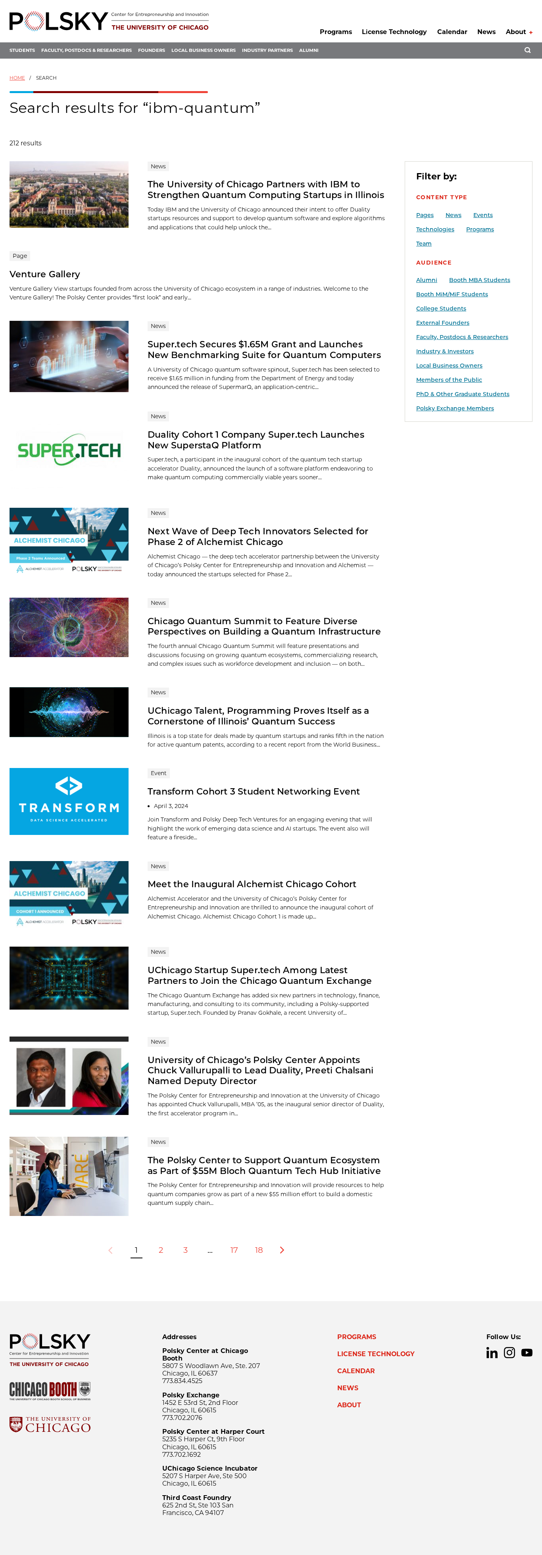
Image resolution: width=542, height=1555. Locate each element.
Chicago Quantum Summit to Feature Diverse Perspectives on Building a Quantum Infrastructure (264, 626)
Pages (425, 215)
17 (234, 1250)
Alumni (309, 50)
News (486, 32)
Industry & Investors (445, 351)
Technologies (435, 229)
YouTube (526, 1352)
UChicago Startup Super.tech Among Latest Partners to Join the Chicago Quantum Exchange (260, 975)
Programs (336, 32)
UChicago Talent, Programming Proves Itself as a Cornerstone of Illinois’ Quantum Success (258, 716)
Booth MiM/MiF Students (452, 294)
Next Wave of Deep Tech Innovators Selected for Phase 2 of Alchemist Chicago (258, 536)
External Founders (442, 322)
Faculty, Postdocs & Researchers (86, 50)
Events (483, 215)
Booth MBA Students (479, 280)
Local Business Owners (203, 50)
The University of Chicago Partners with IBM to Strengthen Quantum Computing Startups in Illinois (266, 189)
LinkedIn (492, 1352)
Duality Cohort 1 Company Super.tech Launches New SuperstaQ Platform (256, 440)
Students (22, 50)
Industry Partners (267, 50)
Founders (151, 50)
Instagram (509, 1352)
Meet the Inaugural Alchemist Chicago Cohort (252, 884)
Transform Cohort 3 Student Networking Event (254, 791)
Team (424, 243)
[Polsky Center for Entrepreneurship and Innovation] (109, 21)
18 (259, 1250)
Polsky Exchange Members (455, 408)
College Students (441, 308)
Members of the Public (449, 379)
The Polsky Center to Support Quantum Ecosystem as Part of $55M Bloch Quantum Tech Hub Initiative (264, 1165)
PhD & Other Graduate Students (462, 394)
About (516, 32)
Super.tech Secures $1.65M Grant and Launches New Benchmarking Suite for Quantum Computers (264, 349)
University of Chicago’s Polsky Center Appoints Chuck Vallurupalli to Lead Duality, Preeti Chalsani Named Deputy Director (260, 1070)
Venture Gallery (45, 274)
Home (17, 78)
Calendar (452, 32)
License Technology (394, 32)
